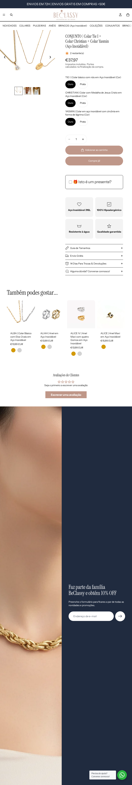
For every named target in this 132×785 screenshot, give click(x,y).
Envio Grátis (76, 255)
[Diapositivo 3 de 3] (36, 91)
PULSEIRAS (39, 25)
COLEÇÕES (96, 25)
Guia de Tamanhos (80, 248)
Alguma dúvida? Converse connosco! (90, 271)
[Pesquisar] (11, 15)
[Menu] (4, 15)
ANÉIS (52, 25)
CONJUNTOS (112, 25)
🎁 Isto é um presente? (92, 182)
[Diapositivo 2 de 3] (27, 91)
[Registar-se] (120, 616)
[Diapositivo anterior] (4, 57)
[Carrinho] (128, 15)
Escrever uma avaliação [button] (66, 394)
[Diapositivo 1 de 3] (18, 91)
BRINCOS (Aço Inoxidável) (72, 25)
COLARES (24, 25)
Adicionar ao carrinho (96, 149)
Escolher (32, 323)
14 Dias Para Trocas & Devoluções (88, 263)
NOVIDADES (10, 25)
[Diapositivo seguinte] (51, 57)
